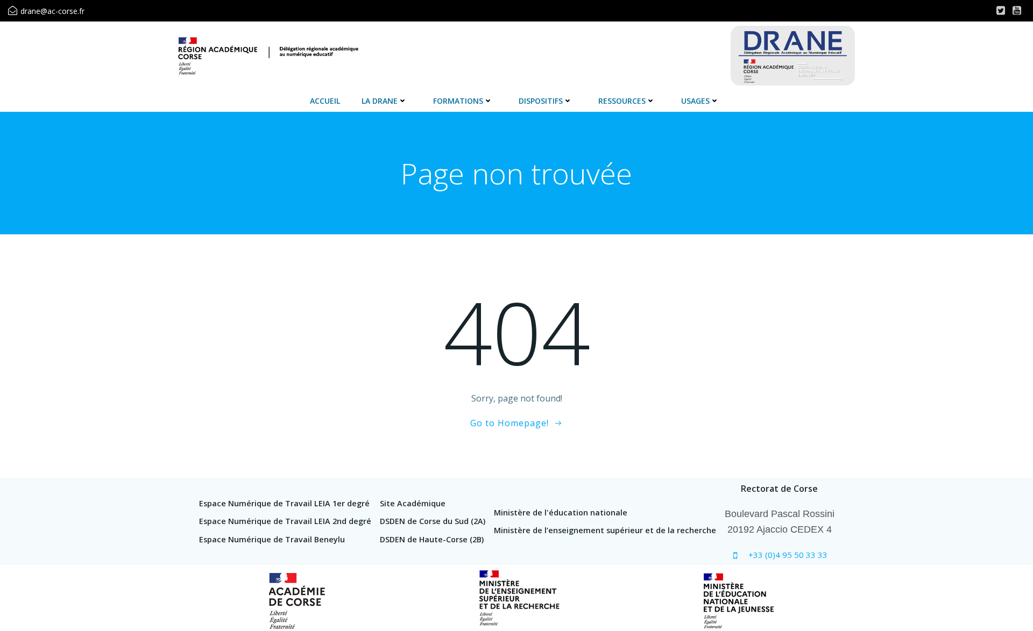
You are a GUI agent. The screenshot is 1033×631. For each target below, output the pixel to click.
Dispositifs (541, 101)
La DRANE (380, 101)
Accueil (325, 101)
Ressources (622, 101)
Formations (458, 101)
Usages (695, 101)
